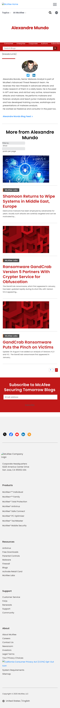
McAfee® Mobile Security (14, 525)
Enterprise (21, 43)
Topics (6, 12)
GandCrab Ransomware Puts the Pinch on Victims (28, 344)
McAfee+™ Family (11, 496)
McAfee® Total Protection (14, 501)
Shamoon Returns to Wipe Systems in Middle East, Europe (29, 201)
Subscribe (55, 43)
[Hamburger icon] (55, 5)
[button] (56, 12)
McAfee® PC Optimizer (13, 516)
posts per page (9, 151)
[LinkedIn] (34, 76)
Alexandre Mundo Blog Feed (17, 116)
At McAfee (19, 12)
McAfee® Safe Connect (13, 511)
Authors (44, 43)
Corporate (33, 43)
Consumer (8, 43)
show (5, 146)
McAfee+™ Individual (12, 492)
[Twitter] (28, 76)
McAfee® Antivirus (11, 506)
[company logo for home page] (10, 4)
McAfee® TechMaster (12, 520)
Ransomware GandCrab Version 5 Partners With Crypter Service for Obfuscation (27, 274)
